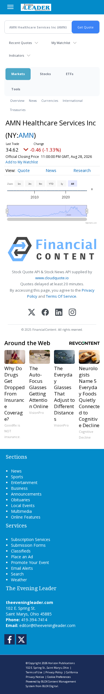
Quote (24, 170)
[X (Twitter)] (32, 312)
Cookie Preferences (59, 677)
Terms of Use (34, 672)
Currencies (49, 100)
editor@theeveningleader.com (47, 625)
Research (82, 170)
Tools (15, 89)
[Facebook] (45, 312)
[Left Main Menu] (10, 7)
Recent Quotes (20, 43)
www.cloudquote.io (52, 277)
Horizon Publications (61, 663)
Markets (18, 74)
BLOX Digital (50, 686)
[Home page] (36, 7)
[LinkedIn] (59, 312)
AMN (26, 135)
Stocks (45, 74)
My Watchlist (60, 43)
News (33, 100)
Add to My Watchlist (21, 162)
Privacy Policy (54, 672)
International (73, 100)
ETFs (69, 74)
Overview (17, 100)
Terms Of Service (61, 296)
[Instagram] (72, 312)
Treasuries (17, 110)
